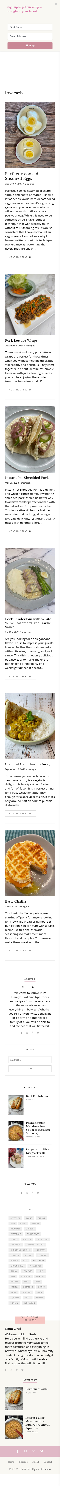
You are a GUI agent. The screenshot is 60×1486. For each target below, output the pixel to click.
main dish (26, 1276)
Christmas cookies (20, 1250)
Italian (13, 1271)
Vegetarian (29, 1303)
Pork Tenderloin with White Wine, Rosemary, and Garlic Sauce (28, 623)
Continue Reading (20, 257)
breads (35, 1223)
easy (25, 1260)
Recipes (23, 1461)
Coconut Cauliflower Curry (27, 764)
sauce (13, 1292)
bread (23, 1223)
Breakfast (15, 1229)
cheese (14, 1239)
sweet (28, 1297)
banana (41, 1218)
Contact (48, 1461)
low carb (27, 1271)
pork (37, 1282)
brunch (30, 1229)
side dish (27, 1292)
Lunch (41, 1271)
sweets (39, 1297)
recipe (41, 1287)
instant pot (35, 1266)
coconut (40, 1250)
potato (14, 1287)
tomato (14, 1303)
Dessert (28, 1255)
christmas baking (35, 1245)
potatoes (28, 1287)
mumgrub (29, 184)
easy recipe (38, 1260)
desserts (42, 1255)
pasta (27, 1282)
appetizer (15, 1218)
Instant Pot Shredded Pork (27, 478)
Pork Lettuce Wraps (21, 340)
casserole (15, 1234)
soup (39, 1292)
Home (11, 1461)
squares (14, 1297)
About (35, 1461)
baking (29, 1218)
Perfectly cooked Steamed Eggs (21, 176)
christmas (15, 1245)
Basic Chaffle (15, 901)
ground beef (17, 1266)
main (12, 1276)
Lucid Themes (43, 1469)
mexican (40, 1276)
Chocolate (42, 1239)
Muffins (14, 1282)
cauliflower (33, 1234)
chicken (27, 1239)
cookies (14, 1255)
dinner (14, 1260)
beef (12, 1223)
